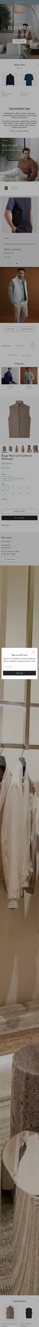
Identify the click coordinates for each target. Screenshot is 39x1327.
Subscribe (19, 673)
